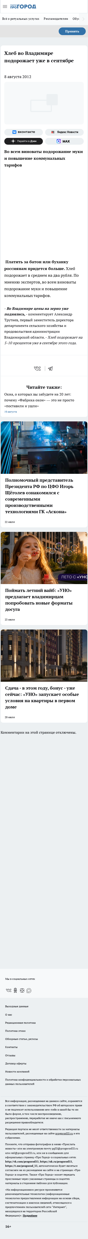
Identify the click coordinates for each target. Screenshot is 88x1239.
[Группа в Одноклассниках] (15, 990)
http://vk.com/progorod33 (22, 1161)
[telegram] (51, 368)
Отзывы (10, 1055)
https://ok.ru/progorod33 (56, 1161)
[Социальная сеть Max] (64, 141)
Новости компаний (17, 1071)
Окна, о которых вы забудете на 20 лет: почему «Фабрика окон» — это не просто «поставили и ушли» (39, 402)
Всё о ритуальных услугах (20, 19)
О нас (8, 1014)
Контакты (11, 1047)
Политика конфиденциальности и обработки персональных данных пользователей (43, 1082)
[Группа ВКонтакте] (23, 132)
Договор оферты (15, 1063)
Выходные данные (16, 1006)
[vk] (38, 368)
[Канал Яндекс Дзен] (23, 141)
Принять (72, 31)
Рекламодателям (56, 19)
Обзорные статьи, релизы (21, 1039)
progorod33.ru (64, 1133)
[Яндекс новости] (64, 132)
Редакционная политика (20, 1022)
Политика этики (15, 1030)
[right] (83, 19)
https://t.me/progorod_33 (21, 1165)
